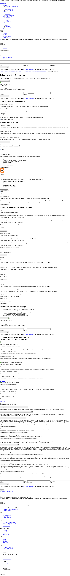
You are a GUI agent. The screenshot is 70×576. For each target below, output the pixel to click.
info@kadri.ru (6, 563)
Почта (25, 94)
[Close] (0, 55)
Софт (4, 22)
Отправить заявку (4, 50)
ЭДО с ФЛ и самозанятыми (11, 6)
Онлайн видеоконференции (11, 7)
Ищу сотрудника (7, 515)
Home (1, 71)
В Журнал (5, 33)
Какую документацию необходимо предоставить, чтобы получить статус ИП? (17, 411)
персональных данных (28, 69)
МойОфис (7, 26)
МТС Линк (8, 27)
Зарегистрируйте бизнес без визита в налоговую (35, 71)
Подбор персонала (9, 15)
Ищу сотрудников (9, 12)
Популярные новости (8, 548)
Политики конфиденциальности (10, 509)
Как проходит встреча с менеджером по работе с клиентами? (13, 460)
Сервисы (5, 5)
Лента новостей (6, 549)
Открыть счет (3, 230)
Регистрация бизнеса (8, 46)
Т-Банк (7, 20)
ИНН (52, 482)
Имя (25, 65)
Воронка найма (9, 10)
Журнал (4, 28)
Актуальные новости (8, 547)
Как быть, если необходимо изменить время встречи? (12, 471)
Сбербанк (7, 17)
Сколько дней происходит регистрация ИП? (10, 444)
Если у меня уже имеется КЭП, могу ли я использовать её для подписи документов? (18, 438)
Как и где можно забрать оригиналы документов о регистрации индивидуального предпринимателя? (21, 454)
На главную (3, 3)
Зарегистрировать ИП (5, 80)
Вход (2, 31)
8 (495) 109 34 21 (7, 559)
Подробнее (2, 361)
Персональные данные (8, 510)
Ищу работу (8, 14)
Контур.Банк (8, 21)
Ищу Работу (5, 34)
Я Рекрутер (5, 37)
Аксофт (7, 23)
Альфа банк (8, 18)
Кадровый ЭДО (9, 9)
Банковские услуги (7, 16)
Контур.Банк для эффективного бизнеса (13, 71)
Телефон (53, 65)
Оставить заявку (4, 318)
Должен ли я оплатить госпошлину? (8, 426)
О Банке (5, 48)
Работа (4, 11)
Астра (6, 25)
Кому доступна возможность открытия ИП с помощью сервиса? (14, 407)
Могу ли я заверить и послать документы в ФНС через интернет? (14, 432)
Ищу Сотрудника (7, 36)
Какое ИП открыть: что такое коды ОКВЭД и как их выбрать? (13, 417)
